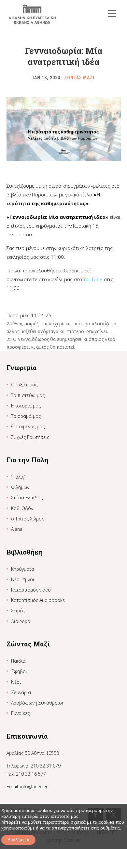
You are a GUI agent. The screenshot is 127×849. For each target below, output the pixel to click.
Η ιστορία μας (26, 406)
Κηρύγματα (22, 569)
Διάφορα (20, 621)
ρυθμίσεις (110, 827)
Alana (16, 529)
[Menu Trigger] (112, 13)
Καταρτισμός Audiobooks (38, 600)
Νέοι (16, 682)
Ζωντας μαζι (79, 77)
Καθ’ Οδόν (22, 508)
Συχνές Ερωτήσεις (30, 437)
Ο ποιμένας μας (28, 426)
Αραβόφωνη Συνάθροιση (37, 703)
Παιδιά (18, 661)
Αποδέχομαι (18, 840)
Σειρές (17, 610)
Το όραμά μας (26, 416)
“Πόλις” (18, 477)
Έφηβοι (19, 671)
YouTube (93, 279)
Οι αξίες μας (24, 384)
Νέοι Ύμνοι (22, 579)
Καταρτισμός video (31, 590)
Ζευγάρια (21, 692)
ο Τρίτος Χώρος (27, 519)
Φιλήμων (20, 487)
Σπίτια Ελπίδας (27, 497)
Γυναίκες (20, 713)
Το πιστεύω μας (28, 395)
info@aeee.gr (34, 786)
